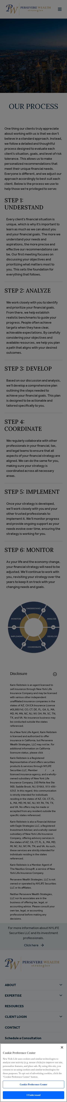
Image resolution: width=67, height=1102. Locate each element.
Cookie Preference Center (33, 1084)
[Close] (62, 1047)
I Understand (34, 1095)
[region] (33, 1072)
